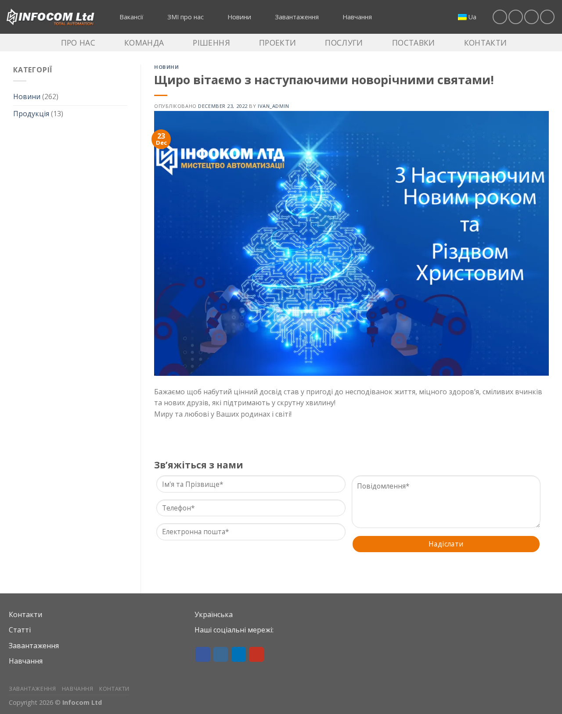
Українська (214, 614)
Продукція (31, 113)
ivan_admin (273, 106)
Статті (20, 630)
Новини (26, 96)
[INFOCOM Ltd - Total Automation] (50, 17)
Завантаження (34, 645)
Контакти (25, 614)
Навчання (26, 661)
